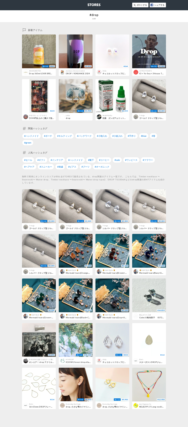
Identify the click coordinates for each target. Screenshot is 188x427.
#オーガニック (102, 166)
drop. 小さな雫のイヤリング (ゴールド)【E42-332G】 (127, 407)
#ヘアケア (29, 166)
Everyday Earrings (73, 404)
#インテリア (57, 160)
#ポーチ (48, 136)
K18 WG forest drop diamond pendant (84, 362)
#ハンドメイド (31, 136)
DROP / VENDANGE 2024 (78, 73)
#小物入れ (102, 136)
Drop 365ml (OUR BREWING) (43, 73)
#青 (153, 136)
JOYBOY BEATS (145, 71)
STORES (89, 4)
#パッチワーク (84, 136)
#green (27, 142)
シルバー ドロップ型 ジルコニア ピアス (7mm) (123, 228)
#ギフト (41, 160)
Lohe (68, 115)
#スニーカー (46, 166)
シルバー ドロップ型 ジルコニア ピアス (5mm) (160, 228)
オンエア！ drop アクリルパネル (43, 362)
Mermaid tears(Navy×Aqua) (152, 273)
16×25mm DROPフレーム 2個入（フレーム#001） (52, 407)
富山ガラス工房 (145, 315)
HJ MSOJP (70, 359)
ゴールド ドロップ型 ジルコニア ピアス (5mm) (49, 228)
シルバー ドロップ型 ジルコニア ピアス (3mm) (49, 273)
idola (104, 71)
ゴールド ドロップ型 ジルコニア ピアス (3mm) (86, 228)
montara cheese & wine (75, 71)
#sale (117, 160)
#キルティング (64, 136)
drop (68, 118)
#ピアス (72, 166)
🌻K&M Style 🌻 (72, 270)
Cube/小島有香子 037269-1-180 (155, 317)
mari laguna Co (145, 404)
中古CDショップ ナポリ (38, 115)
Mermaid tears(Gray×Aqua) (116, 317)
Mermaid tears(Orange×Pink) (80, 273)
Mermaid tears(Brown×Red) (116, 273)
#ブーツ (85, 166)
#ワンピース (131, 160)
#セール (28, 160)
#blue (143, 136)
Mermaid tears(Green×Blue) (43, 317)
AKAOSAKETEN (35, 71)
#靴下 (91, 160)
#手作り (132, 136)
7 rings (142, 115)
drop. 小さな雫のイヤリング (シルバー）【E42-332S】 (90, 407)
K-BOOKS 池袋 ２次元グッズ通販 (41, 359)
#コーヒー (104, 160)
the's (141, 359)
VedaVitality (107, 115)
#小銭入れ (117, 136)
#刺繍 (60, 166)
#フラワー (148, 160)
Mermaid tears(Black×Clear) (79, 317)
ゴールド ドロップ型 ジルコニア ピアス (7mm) (160, 118)
